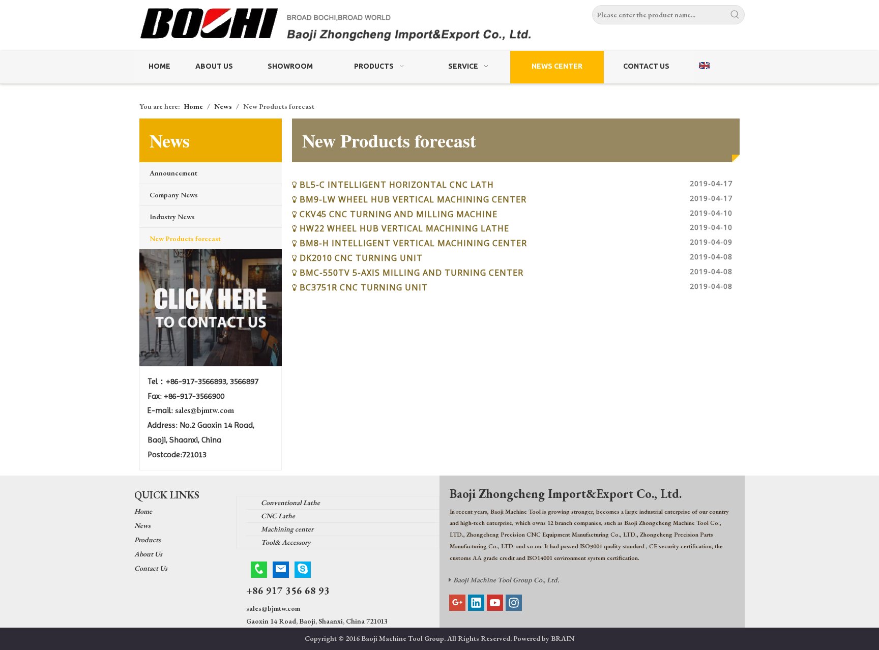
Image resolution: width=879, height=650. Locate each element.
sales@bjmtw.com (204, 410)
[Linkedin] (476, 603)
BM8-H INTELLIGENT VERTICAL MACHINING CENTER (413, 243)
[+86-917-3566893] (259, 570)
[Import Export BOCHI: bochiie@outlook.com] (303, 570)
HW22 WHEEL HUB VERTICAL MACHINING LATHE (404, 228)
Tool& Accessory (286, 542)
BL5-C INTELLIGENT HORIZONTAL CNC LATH (397, 184)
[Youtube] (495, 603)
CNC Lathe (278, 515)
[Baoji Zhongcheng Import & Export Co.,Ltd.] (439, 27)
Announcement (173, 173)
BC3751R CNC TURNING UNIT (364, 287)
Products (147, 539)
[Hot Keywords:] (735, 15)
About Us (148, 553)
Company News (174, 194)
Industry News (172, 216)
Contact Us (150, 568)
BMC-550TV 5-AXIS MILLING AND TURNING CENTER (411, 272)
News (142, 525)
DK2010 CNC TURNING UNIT (361, 257)
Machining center (287, 529)
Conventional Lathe (290, 502)
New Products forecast (185, 238)
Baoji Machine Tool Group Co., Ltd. (506, 579)
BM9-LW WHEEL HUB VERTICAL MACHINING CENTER (413, 199)
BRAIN (562, 638)
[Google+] (457, 603)
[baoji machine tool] (210, 307)
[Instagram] (514, 603)
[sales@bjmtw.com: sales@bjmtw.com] (281, 570)
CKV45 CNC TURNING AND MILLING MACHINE (398, 214)
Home (143, 511)
